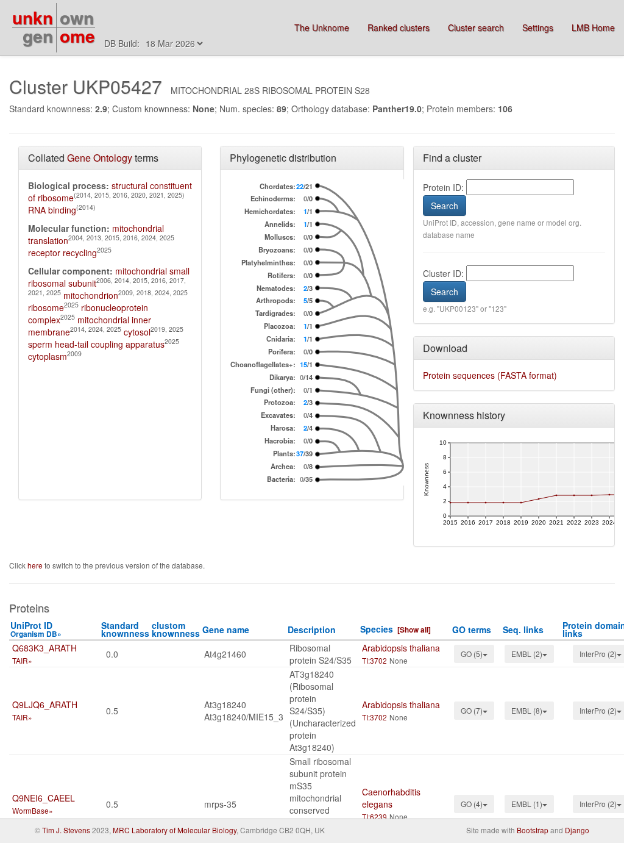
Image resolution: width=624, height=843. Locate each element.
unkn (32, 17)
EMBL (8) (526, 710)
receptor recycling (62, 252)
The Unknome (321, 27)
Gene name (225, 629)
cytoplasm (47, 356)
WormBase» (32, 810)
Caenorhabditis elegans (391, 798)
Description (312, 629)
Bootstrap (532, 830)
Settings (537, 27)
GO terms (471, 629)
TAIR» (22, 660)
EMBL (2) (526, 653)
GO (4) (472, 803)
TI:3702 (374, 660)
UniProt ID (36, 629)
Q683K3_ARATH (44, 648)
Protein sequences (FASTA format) (490, 375)
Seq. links (523, 629)
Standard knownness (125, 629)
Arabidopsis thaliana (401, 648)
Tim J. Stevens (66, 830)
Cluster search (476, 27)
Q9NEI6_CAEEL (43, 798)
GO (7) (472, 710)
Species (376, 629)
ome (77, 35)
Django (577, 830)
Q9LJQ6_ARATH (44, 704)
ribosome (46, 307)
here (35, 565)
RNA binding (52, 210)
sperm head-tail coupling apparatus (96, 344)
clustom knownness (176, 629)
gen (38, 35)
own (77, 17)
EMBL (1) (526, 803)
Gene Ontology (99, 158)
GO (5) (472, 653)
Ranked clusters (398, 27)
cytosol (137, 332)
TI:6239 (374, 816)
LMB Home (593, 27)
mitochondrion (90, 295)
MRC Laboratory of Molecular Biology (174, 830)
